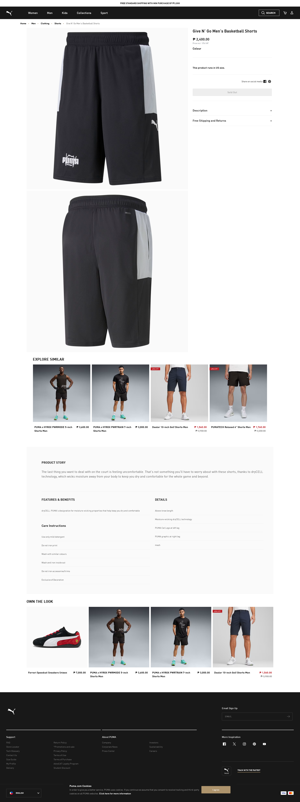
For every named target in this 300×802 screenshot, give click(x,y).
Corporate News (110, 746)
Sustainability (156, 746)
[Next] (262, 399)
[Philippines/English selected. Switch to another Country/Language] (23, 793)
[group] (61, 399)
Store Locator (12, 746)
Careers (153, 751)
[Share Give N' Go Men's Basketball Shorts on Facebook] (264, 81)
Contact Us (11, 755)
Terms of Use (60, 755)
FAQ (8, 742)
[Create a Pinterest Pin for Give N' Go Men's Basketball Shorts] (269, 81)
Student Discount (62, 768)
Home (23, 23)
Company (106, 742)
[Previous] (38, 399)
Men (33, 23)
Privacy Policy (60, 751)
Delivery (10, 768)
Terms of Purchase (63, 759)
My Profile (11, 763)
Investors (153, 742)
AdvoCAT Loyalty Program (66, 763)
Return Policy (60, 742)
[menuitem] (32, 13)
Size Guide (11, 759)
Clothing (45, 23)
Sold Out (232, 92)
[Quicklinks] (291, 12)
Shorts (58, 23)
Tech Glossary (13, 751)
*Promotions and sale (64, 746)
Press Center (108, 751)
